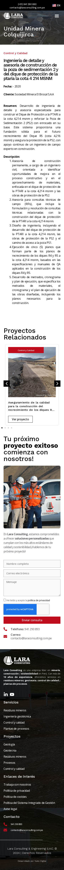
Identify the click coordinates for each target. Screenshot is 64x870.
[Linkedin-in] (6, 694)
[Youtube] (12, 694)
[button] (56, 15)
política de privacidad (39, 600)
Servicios (11, 702)
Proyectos (12, 736)
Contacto (12, 817)
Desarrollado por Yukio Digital (32, 861)
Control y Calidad (26, 350)
